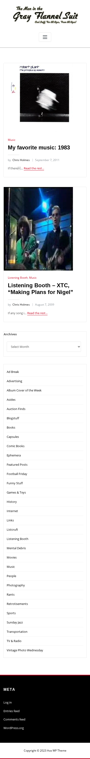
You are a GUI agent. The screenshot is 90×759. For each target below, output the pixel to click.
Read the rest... (34, 168)
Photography (16, 585)
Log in (7, 702)
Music (11, 140)
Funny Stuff (15, 483)
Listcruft (12, 529)
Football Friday (17, 474)
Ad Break (13, 372)
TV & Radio (14, 641)
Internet (12, 511)
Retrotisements (17, 604)
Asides (11, 399)
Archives (10, 334)
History (12, 502)
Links (10, 520)
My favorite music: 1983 (39, 147)
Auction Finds (16, 409)
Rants (11, 594)
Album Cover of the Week (24, 390)
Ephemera (14, 455)
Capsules (13, 437)
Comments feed (14, 719)
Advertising (14, 381)
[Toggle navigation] (45, 37)
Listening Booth (18, 278)
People (11, 576)
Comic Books (15, 446)
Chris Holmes (19, 160)
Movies (12, 557)
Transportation (17, 632)
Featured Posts (17, 464)
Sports (11, 613)
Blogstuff (13, 418)
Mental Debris (16, 548)
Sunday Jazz (15, 622)
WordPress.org (13, 728)
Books (11, 427)
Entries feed (11, 711)
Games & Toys (16, 492)
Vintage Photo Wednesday (25, 650)
